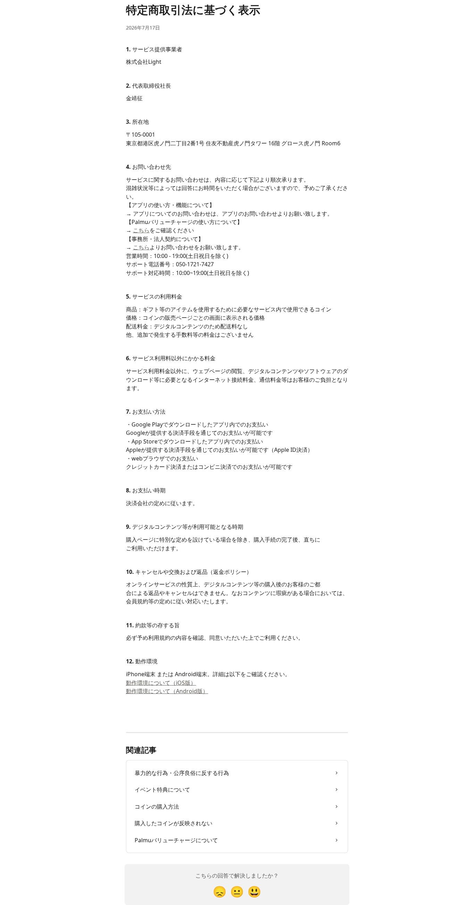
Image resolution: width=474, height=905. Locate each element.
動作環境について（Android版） (167, 691)
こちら (141, 230)
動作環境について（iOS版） (161, 683)
